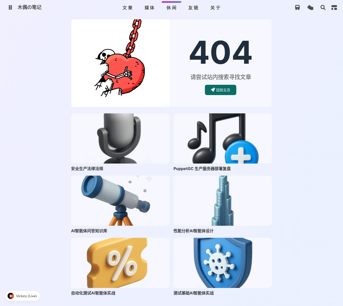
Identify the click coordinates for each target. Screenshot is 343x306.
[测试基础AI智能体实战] (223, 263)
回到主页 (223, 90)
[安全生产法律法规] (120, 138)
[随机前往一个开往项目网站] (297, 7)
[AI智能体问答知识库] (120, 201)
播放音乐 (23, 296)
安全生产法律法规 (87, 168)
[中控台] (334, 7)
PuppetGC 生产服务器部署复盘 (202, 168)
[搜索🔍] (323, 7)
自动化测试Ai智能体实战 (93, 292)
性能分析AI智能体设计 (194, 230)
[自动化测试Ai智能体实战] (120, 263)
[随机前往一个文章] (310, 7)
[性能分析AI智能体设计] (223, 201)
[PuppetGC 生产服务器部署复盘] (223, 138)
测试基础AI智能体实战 (194, 292)
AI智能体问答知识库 (89, 230)
